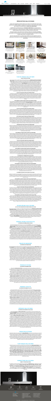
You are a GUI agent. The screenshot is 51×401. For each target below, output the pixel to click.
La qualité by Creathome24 (36, 394)
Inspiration (37, 3)
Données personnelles (32, 400)
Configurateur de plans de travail (26, 393)
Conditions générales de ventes (25, 400)
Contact (34, 3)
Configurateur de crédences (25, 394)
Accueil (22, 17)
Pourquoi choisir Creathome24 (36, 393)
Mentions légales (18, 400)
